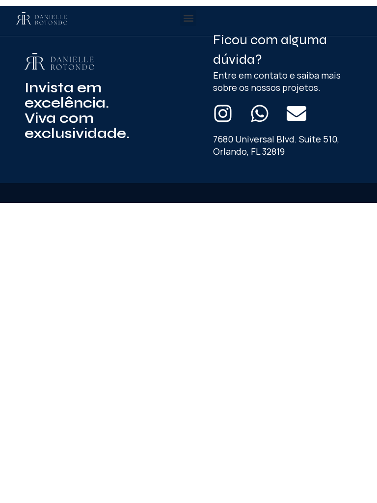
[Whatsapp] (259, 113)
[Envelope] (296, 113)
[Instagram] (223, 113)
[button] (188, 18)
